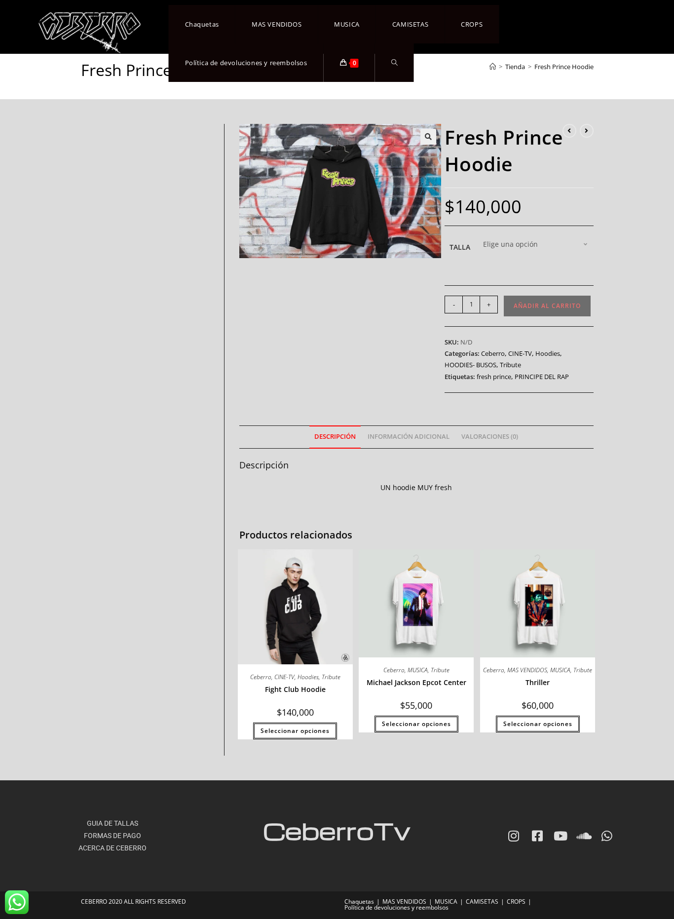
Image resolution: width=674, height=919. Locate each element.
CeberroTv (337, 830)
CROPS (516, 901)
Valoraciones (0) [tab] (489, 436)
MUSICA (418, 670)
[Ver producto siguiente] (587, 131)
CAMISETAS (482, 901)
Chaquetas (359, 901)
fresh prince (494, 376)
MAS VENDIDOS (527, 670)
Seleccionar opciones (295, 731)
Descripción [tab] (335, 436)
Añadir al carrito (547, 306)
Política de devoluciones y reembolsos (396, 907)
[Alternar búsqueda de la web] (394, 62)
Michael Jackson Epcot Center (416, 682)
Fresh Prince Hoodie (564, 66)
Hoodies (547, 353)
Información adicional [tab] (408, 436)
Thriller (537, 682)
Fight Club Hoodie (295, 689)
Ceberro (493, 353)
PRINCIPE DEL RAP (542, 376)
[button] (428, 137)
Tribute (510, 364)
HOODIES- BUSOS (470, 364)
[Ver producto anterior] (569, 131)
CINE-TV (520, 353)
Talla (459, 247)
